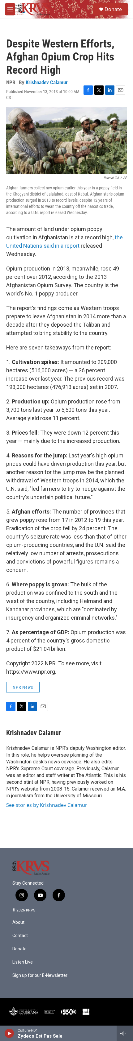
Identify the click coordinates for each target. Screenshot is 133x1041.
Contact (20, 935)
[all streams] (125, 1033)
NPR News (23, 687)
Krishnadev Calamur (47, 82)
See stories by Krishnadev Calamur (46, 805)
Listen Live (22, 962)
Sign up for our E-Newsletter (39, 975)
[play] (9, 1033)
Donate (113, 9)
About (18, 922)
